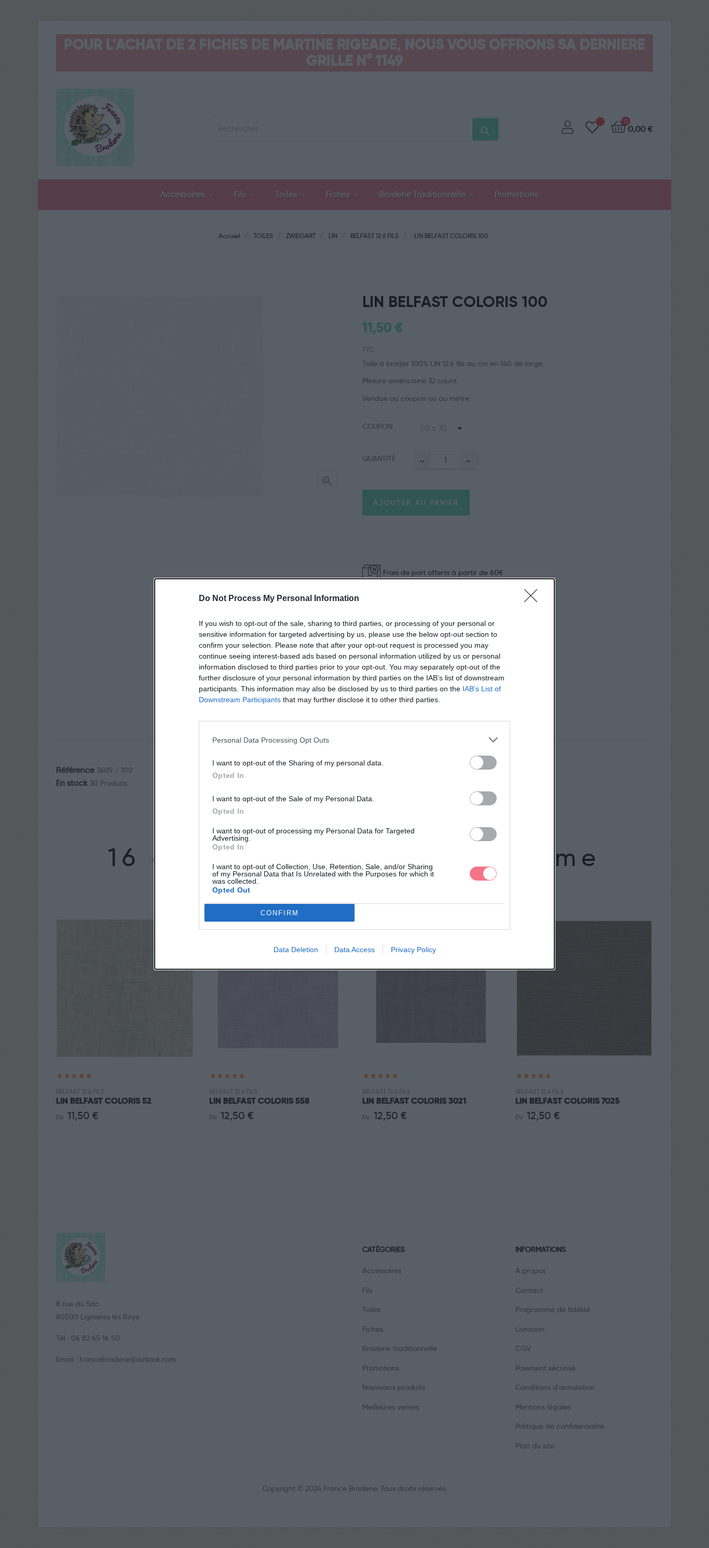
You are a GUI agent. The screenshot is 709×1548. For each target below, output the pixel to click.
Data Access (354, 949)
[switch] (483, 763)
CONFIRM (280, 913)
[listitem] (354, 739)
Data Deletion (296, 949)
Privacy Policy (413, 949)
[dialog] (354, 774)
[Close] (534, 599)
